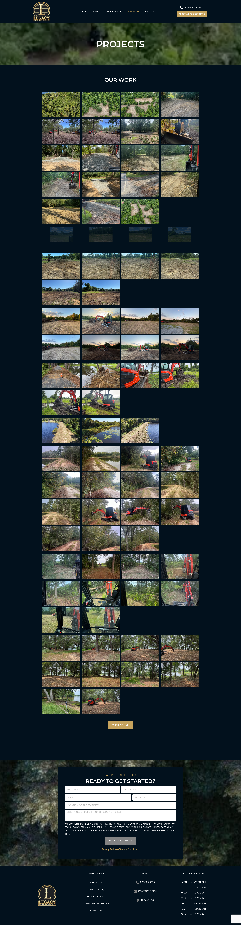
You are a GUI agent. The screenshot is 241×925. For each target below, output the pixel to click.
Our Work (133, 11)
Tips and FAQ (96, 889)
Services (112, 11)
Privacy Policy (109, 849)
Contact (150, 11)
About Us (96, 882)
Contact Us (96, 910)
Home (83, 11)
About (97, 11)
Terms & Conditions (129, 849)
